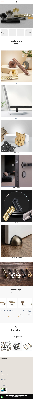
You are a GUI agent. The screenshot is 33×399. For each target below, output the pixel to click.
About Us (2, 371)
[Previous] (1, 16)
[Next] (31, 16)
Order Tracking (18, 396)
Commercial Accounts (4, 385)
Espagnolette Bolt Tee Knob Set (17, 310)
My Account (14, 396)
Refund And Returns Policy (4, 374)
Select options (15, 316)
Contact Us (2, 377)
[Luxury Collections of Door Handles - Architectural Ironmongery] (16, 2)
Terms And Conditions (4, 373)
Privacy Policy (2, 376)
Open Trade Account (4, 384)
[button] (2, 2)
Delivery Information (3, 379)
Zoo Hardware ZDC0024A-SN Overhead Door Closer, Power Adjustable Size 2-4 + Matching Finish (7, 313)
